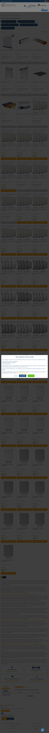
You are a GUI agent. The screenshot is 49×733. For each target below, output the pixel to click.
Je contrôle (22, 375)
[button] (42, 730)
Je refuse (15, 375)
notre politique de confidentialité (22, 372)
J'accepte (31, 375)
